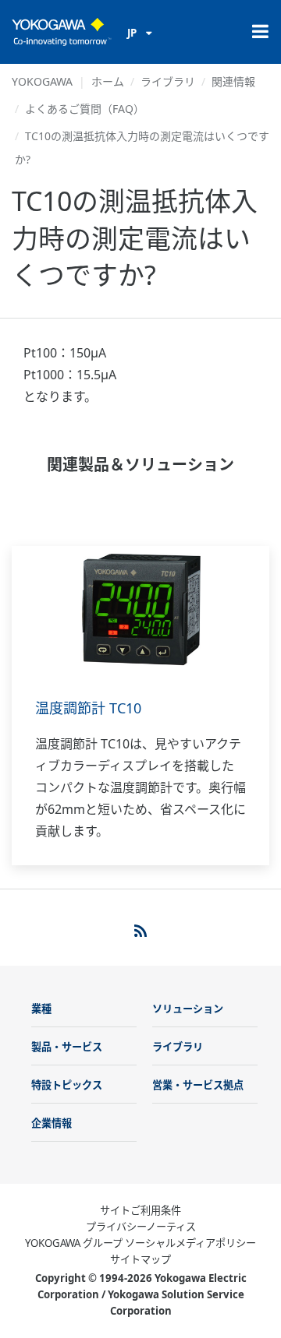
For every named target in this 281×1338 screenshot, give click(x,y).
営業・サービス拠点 (198, 1085)
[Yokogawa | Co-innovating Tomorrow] (62, 32)
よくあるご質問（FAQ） (84, 108)
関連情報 (233, 81)
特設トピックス (66, 1085)
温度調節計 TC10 (88, 708)
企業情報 (51, 1123)
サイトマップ (140, 1259)
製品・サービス (66, 1047)
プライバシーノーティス (141, 1227)
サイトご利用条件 (140, 1210)
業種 (41, 1009)
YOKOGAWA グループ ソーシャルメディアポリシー (140, 1243)
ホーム (107, 81)
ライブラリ (167, 81)
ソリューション (187, 1009)
